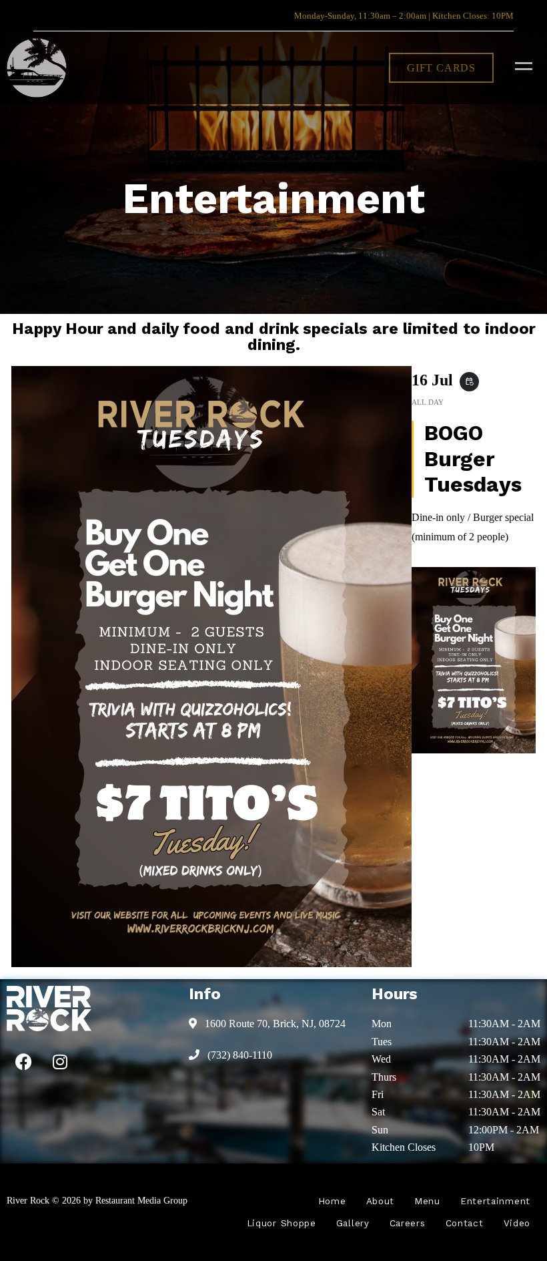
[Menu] (520, 65)
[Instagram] (60, 1061)
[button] (441, 68)
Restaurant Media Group (141, 1200)
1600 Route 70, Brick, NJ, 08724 (274, 1023)
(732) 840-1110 (238, 1055)
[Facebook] (23, 1061)
